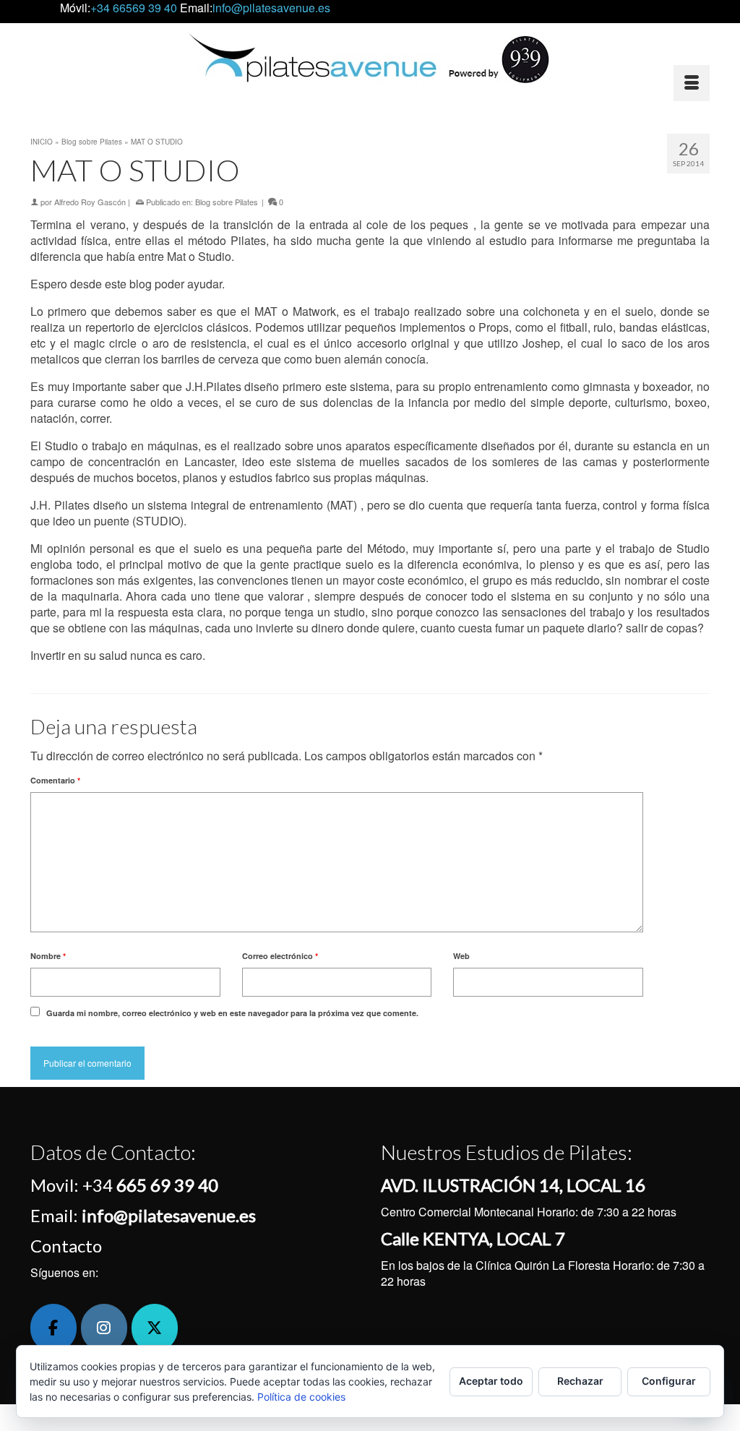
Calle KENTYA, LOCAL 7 (473, 1238)
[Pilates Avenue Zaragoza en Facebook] (53, 1328)
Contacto (66, 1245)
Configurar (669, 1381)
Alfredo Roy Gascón (90, 201)
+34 (150, 1184)
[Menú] (692, 83)
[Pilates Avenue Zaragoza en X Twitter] (155, 1328)
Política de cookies (301, 1397)
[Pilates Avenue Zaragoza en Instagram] (104, 1328)
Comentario (55, 780)
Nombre (48, 955)
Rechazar (580, 1381)
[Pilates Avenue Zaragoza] (370, 58)
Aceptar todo (491, 1381)
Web (461, 955)
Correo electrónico (280, 955)
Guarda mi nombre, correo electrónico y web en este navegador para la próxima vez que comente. (232, 1012)
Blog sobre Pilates (226, 201)
